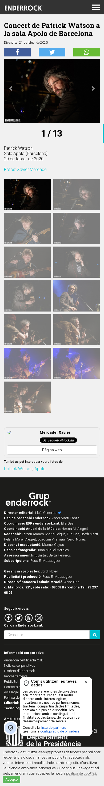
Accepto (11, 779)
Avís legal (11, 692)
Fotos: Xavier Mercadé (25, 169)
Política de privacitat (19, 697)
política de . (81, 773)
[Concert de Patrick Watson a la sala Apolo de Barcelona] (27, 194)
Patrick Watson (18, 468)
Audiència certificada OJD (23, 660)
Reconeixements (16, 676)
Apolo (40, 468)
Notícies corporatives (19, 666)
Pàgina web (52, 450)
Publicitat (11, 681)
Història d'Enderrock (19, 671)
